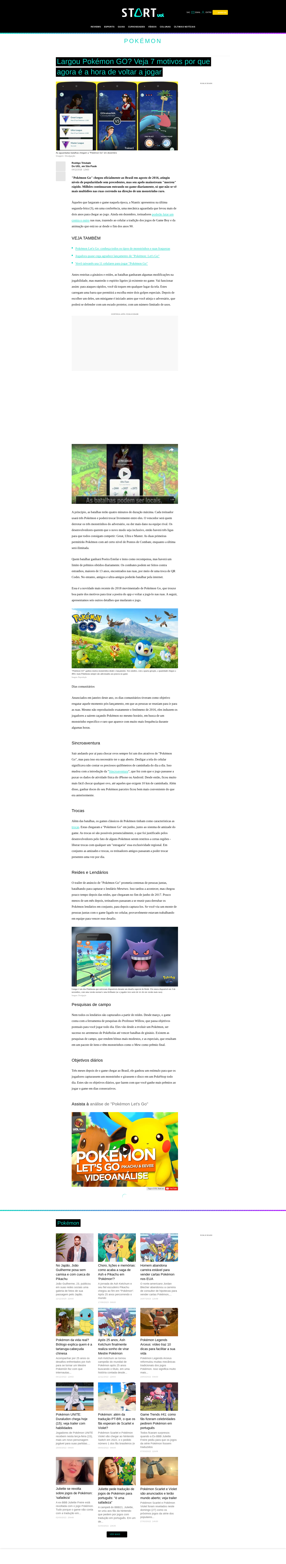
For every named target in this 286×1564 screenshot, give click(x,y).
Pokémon (143, 41)
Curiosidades (136, 27)
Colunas (165, 27)
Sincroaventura (118, 771)
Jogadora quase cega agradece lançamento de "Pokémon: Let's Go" (117, 256)
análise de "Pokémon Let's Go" (119, 1104)
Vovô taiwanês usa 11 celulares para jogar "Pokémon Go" (111, 263)
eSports (109, 27)
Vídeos (152, 27)
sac (188, 12)
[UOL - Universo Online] (160, 15)
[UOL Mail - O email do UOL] (195, 12)
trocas (75, 827)
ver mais (115, 1534)
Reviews (96, 27)
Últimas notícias (184, 27)
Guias (121, 27)
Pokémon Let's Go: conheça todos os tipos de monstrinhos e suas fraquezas (122, 248)
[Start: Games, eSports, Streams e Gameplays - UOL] (139, 12)
